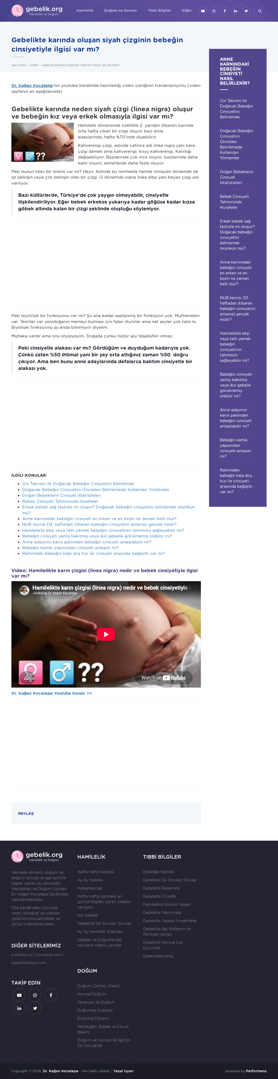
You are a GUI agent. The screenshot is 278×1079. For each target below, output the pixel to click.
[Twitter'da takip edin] (246, 11)
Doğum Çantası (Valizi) (98, 986)
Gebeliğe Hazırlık (158, 872)
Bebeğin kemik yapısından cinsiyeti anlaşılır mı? (70, 547)
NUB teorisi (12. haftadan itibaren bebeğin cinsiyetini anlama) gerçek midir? (99, 524)
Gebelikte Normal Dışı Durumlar (163, 945)
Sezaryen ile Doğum (96, 1002)
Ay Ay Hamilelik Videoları (100, 931)
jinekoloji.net (22, 955)
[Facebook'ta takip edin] (224, 11)
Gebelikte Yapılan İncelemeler (170, 921)
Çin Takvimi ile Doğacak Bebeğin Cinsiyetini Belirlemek (78, 483)
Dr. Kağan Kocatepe (30, 894)
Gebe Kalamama (158, 956)
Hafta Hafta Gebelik (95, 872)
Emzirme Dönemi (93, 1018)
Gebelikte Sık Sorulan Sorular (104, 923)
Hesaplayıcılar (90, 888)
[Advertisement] (106, 264)
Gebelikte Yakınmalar (162, 912)
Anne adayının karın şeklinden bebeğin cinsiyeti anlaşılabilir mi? (86, 542)
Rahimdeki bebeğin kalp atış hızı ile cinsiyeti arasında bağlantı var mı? (93, 553)
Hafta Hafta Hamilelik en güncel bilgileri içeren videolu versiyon (104, 901)
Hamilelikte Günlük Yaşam (167, 904)
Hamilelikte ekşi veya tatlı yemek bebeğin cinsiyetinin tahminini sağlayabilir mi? (103, 530)
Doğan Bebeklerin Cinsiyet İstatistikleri (61, 495)
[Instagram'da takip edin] (214, 11)
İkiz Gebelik (87, 915)
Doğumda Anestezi (95, 1010)
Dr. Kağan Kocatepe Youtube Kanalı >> (51, 693)
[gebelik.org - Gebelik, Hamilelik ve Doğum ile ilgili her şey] (37, 11)
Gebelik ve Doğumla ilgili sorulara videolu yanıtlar (99, 942)
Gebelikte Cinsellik (159, 896)
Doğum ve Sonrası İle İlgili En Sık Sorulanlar (104, 1043)
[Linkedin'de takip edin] (235, 11)
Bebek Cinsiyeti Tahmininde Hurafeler (60, 501)
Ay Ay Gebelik (90, 880)
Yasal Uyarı (123, 1071)
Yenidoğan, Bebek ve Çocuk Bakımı (103, 1029)
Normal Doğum (91, 994)
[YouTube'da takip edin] (203, 11)
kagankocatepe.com (28, 963)
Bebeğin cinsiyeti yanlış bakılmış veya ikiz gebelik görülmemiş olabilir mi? (97, 536)
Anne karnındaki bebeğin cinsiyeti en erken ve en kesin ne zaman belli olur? (99, 518)
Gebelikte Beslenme (161, 888)
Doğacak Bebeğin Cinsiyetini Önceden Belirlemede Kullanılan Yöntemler (95, 489)
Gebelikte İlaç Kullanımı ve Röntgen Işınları (167, 931)
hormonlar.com (48, 955)
